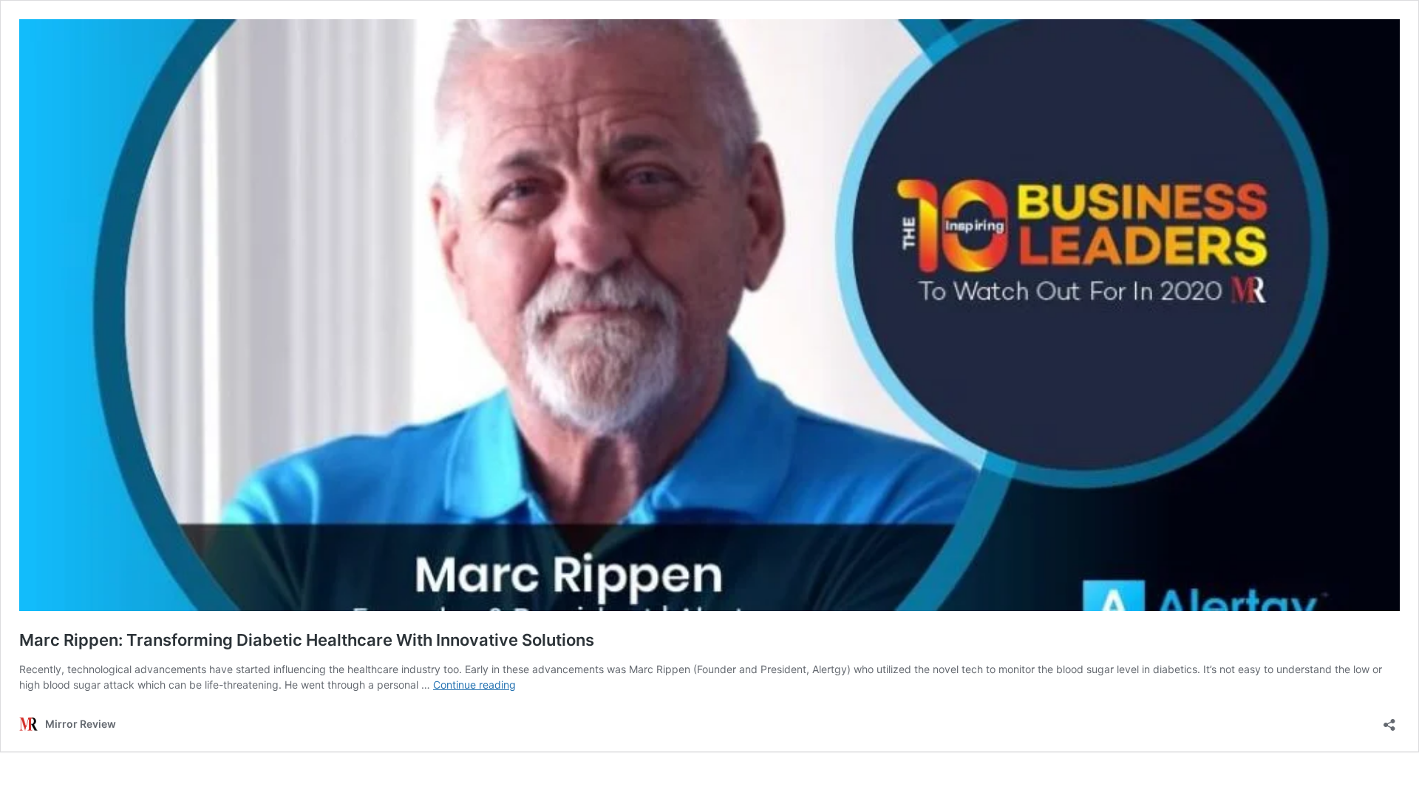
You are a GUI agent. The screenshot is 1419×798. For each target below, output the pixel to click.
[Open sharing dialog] (1389, 720)
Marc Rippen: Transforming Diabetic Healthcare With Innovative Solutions (306, 639)
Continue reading (474, 684)
